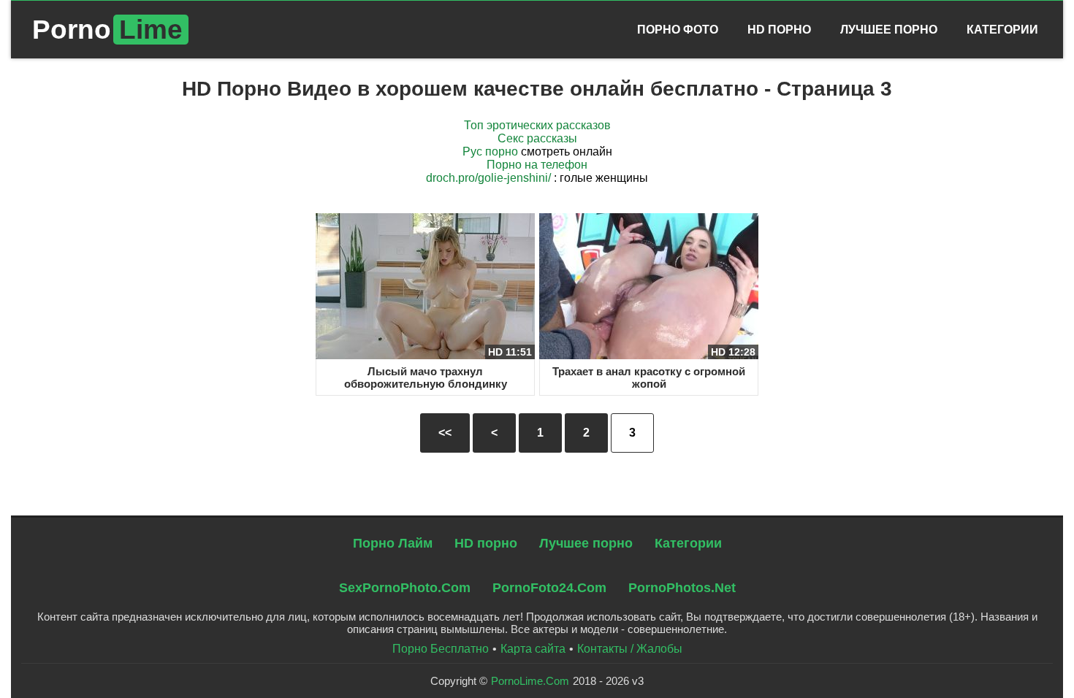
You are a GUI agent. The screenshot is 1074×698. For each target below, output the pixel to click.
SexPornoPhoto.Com (405, 587)
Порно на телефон (537, 164)
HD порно (485, 543)
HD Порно (779, 29)
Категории (1002, 29)
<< (445, 432)
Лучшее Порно (888, 29)
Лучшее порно (586, 543)
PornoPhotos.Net (682, 587)
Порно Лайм (393, 543)
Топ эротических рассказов (537, 125)
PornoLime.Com (530, 681)
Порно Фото (677, 29)
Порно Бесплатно (440, 649)
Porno (107, 30)
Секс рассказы (537, 138)
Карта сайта (532, 649)
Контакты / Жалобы (629, 649)
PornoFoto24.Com (549, 587)
